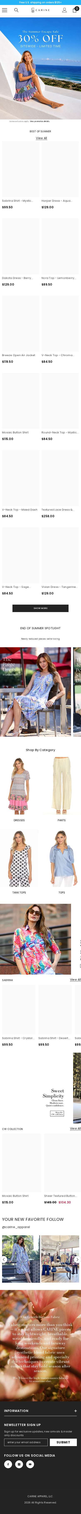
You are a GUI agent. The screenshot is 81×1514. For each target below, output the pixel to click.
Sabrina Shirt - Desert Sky (53, 1038)
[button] (3, 1259)
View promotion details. (40, 121)
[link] (40, 1346)
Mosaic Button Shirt (15, 432)
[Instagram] (19, 1464)
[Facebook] (8, 1464)
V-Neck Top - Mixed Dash (19, 510)
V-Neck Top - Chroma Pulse (57, 355)
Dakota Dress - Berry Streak (16, 278)
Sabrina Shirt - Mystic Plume (16, 201)
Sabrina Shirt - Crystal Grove (17, 1038)
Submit (63, 1442)
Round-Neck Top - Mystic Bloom (59, 432)
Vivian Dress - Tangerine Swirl (59, 587)
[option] (21, 1259)
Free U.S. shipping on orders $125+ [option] (40, 2)
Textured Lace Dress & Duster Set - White (57, 510)
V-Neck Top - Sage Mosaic (15, 587)
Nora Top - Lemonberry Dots (58, 278)
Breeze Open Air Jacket (18, 355)
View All (41, 138)
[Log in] (64, 10)
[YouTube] (30, 1464)
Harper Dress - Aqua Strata (56, 201)
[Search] (16, 10)
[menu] (4, 10)
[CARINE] (40, 68)
